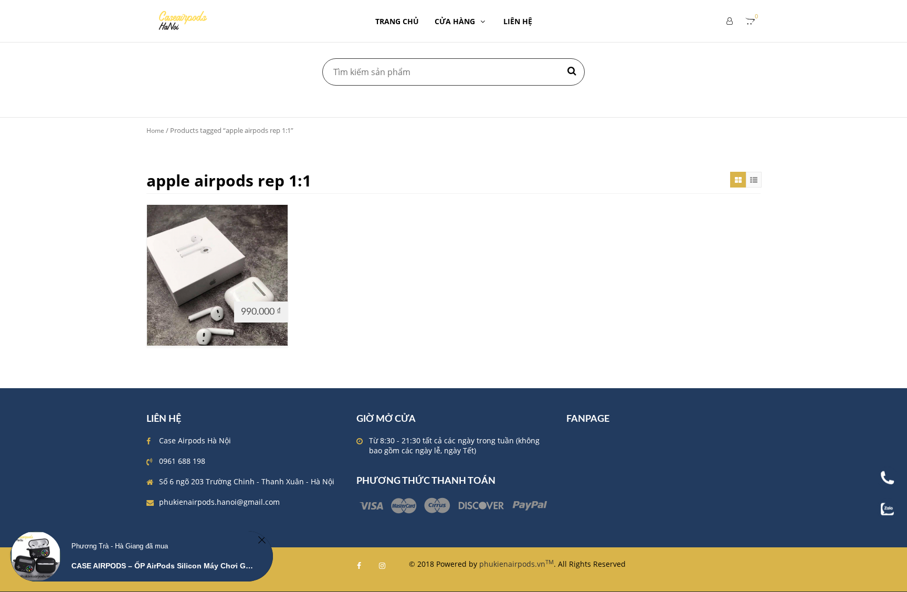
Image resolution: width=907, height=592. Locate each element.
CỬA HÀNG (455, 21)
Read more (171, 311)
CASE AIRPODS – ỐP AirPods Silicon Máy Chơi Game (163, 566)
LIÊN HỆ (517, 21)
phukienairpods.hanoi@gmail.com (219, 502)
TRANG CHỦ (397, 21)
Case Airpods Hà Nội (195, 440)
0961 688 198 (182, 461)
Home (155, 130)
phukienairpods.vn (516, 564)
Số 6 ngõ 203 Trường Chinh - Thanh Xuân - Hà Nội (246, 481)
